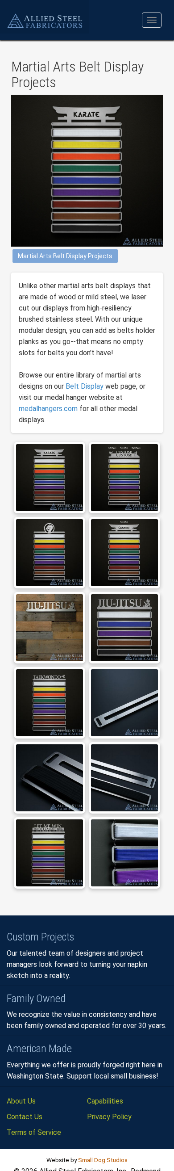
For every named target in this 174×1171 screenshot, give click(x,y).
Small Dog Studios (103, 1159)
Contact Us (24, 1116)
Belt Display (85, 386)
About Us (21, 1101)
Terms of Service (34, 1132)
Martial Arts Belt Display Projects (65, 256)
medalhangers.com (48, 408)
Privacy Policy (109, 1116)
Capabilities (105, 1101)
